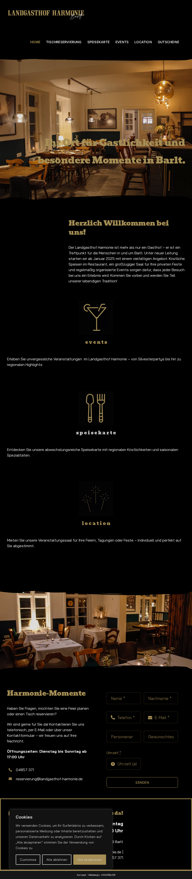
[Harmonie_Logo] (35, 808)
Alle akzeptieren (89, 860)
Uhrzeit (114, 752)
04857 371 (114, 857)
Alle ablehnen (56, 860)
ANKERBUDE (108, 874)
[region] (60, 839)
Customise (28, 860)
